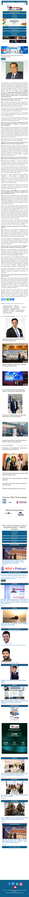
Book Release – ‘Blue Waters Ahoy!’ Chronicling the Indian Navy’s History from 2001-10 (14, 448)
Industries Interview (10, 303)
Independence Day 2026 (14, 12)
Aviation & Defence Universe (7, 305)
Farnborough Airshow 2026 (14, 32)
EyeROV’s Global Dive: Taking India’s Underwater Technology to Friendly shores (14, 365)
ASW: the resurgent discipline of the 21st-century (13, 488)
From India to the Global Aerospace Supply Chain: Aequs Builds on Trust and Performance (14, 415)
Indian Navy (24, 307)
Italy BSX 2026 (14, 29)
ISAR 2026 (14, 14)
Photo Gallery (14, 16)
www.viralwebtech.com (19, 884)
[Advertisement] (14, 855)
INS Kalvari (13, 310)
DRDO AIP (16, 305)
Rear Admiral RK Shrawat (7, 312)
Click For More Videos (14, 839)
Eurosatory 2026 (14, 531)
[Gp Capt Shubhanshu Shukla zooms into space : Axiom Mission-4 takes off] (14, 802)
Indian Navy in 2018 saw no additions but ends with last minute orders (14, 484)
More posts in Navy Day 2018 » (23, 445)
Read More (4, 563)
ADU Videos (14, 541)
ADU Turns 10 (14, 539)
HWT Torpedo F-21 (17, 307)
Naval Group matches (20, 310)
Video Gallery (14, 17)
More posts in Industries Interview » (22, 316)
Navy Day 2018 (20, 303)
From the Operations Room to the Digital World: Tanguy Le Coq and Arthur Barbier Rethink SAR (13, 390)
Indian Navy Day (5, 308)
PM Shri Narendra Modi (19, 311)
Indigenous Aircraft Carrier (14, 308)
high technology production (7, 307)
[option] (7, 502)
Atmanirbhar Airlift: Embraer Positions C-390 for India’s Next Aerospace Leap (13, 339)
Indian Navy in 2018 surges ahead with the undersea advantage (15, 479)
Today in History (14, 537)
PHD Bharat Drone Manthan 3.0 (14, 27)
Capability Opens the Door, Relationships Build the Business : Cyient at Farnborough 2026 (14, 441)
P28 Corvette (5, 311)
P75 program (11, 311)
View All (3, 579)
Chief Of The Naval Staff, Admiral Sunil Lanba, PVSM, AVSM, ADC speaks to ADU (15, 474)
